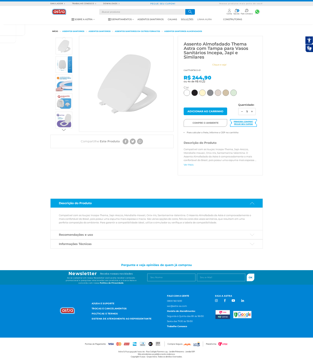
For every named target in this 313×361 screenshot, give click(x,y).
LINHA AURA (204, 19)
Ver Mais (188, 164)
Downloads (110, 4)
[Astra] (59, 12)
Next (64, 130)
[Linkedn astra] (242, 300)
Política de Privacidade (112, 283)
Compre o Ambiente (205, 122)
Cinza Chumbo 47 (210, 93)
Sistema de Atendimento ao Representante (122, 318)
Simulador (56, 4)
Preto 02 (194, 93)
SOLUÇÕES (187, 19)
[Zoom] (64, 46)
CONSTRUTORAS (232, 19)
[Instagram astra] (216, 300)
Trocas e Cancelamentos (109, 308)
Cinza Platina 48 (218, 93)
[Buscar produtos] (190, 12)
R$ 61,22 (200, 81)
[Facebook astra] (224, 300)
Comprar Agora (205, 111)
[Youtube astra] (233, 300)
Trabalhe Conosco (83, 4)
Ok (251, 277)
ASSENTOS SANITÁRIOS (150, 19)
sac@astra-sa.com (177, 306)
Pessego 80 (226, 93)
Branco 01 (187, 93)
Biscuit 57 (202, 93)
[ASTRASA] (55, 31)
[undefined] (126, 84)
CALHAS (172, 19)
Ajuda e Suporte (103, 303)
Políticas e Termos (105, 313)
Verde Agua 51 (233, 93)
